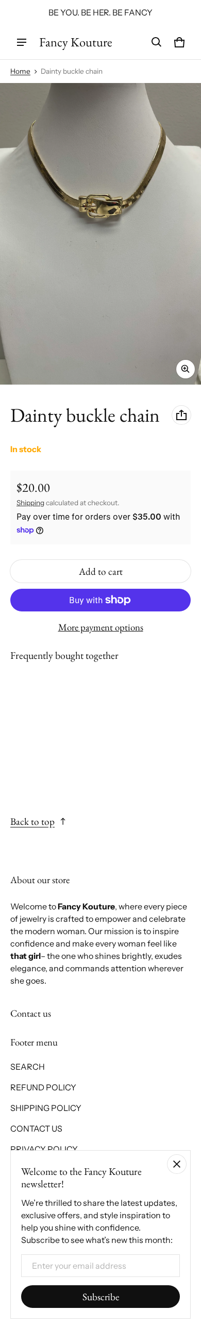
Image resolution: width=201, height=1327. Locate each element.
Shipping (30, 503)
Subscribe (100, 1296)
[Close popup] (176, 1164)
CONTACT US (36, 1128)
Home (20, 71)
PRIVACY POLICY (44, 1149)
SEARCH (27, 1066)
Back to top (32, 821)
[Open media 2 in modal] (100, 234)
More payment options (100, 627)
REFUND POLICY (43, 1087)
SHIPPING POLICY (45, 1108)
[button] (156, 42)
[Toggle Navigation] (21, 42)
